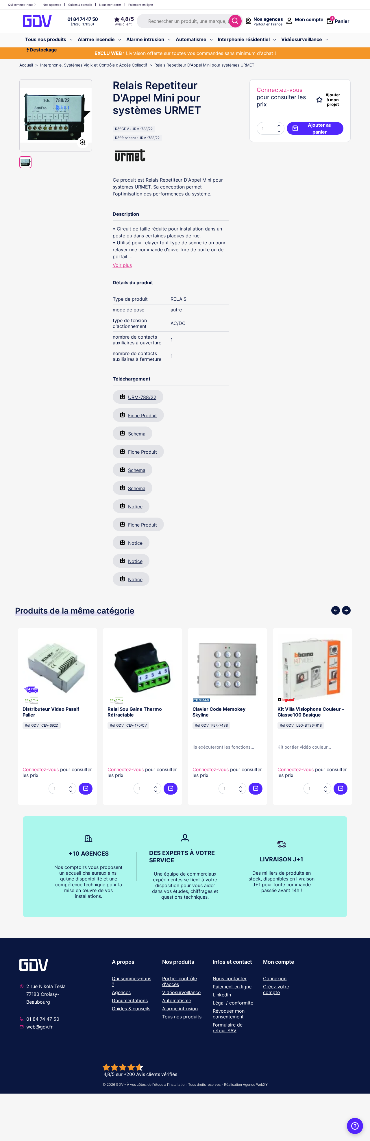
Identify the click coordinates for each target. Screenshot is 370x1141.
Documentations (130, 1000)
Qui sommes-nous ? (131, 981)
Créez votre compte (276, 989)
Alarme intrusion (180, 1008)
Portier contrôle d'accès (179, 981)
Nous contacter (230, 978)
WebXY (262, 1084)
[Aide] (355, 1126)
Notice (135, 506)
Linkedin (222, 995)
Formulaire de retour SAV (228, 1027)
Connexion (274, 978)
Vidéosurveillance (181, 992)
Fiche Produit (142, 415)
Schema (136, 434)
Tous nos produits (181, 1017)
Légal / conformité (233, 1003)
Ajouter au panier (320, 128)
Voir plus (122, 265)
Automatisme (176, 1000)
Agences (121, 992)
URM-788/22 (142, 397)
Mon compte (278, 962)
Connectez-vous (279, 89)
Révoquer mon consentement (229, 1014)
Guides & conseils (131, 1008)
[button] (278, 131)
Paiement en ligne (232, 986)
